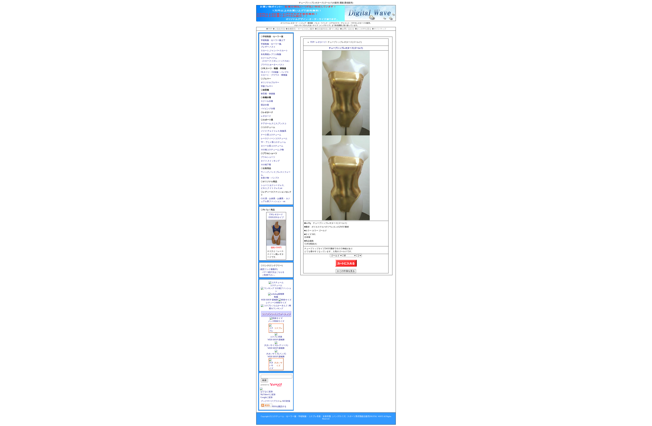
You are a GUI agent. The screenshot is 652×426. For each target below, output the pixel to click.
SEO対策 (286, 401)
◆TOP (269, 29)
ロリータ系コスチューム (272, 146)
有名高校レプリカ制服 (271, 54)
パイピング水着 (268, 108)
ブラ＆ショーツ (268, 157)
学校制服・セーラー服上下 (273, 40)
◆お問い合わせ (347, 29)
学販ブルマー (267, 86)
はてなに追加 (266, 391)
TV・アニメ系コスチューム (273, 142)
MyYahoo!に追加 (267, 394)
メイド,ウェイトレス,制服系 (273, 131)
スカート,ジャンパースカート (274, 50)
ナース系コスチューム (271, 135)
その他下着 (266, 164)
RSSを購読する (279, 406)
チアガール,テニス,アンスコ (273, 123)
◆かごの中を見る (363, 29)
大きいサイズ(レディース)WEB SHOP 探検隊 (276, 346)
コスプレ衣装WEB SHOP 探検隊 (276, 338)
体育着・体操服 (268, 93)
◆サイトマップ (379, 29)
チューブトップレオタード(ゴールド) (346, 48)
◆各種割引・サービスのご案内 (300, 29)
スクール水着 (267, 101)
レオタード (266, 116)
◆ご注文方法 (279, 29)
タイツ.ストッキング (270, 161)
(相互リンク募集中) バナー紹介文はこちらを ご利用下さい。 (272, 272)
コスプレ (278, 328)
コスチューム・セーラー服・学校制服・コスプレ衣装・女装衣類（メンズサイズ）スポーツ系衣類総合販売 (321, 416)
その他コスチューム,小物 (272, 149)
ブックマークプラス (270, 401)
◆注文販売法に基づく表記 (327, 29)
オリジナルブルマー (270, 82)
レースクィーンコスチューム (274, 138)
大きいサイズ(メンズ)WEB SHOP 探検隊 (276, 355)
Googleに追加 (266, 397)
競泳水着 (265, 105)
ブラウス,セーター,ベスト (272, 64)
